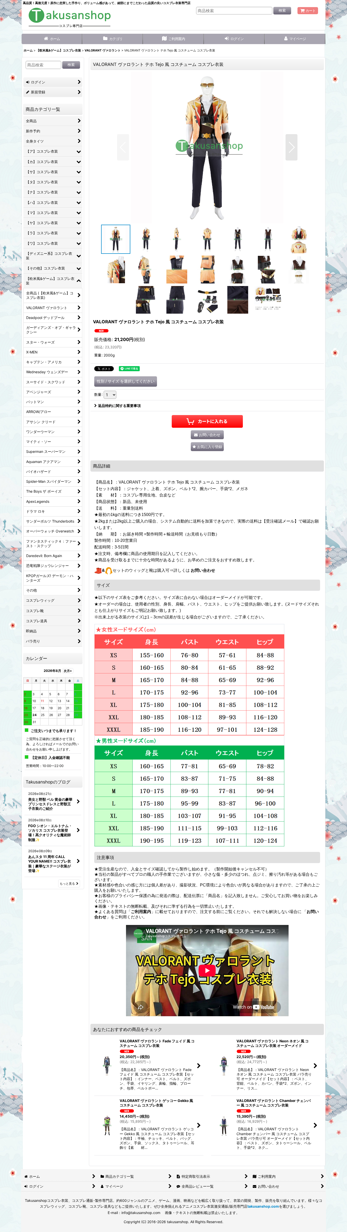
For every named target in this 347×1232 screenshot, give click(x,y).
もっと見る (67, 883)
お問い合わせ (203, 570)
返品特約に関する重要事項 (119, 405)
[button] (123, 147)
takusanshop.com (263, 1206)
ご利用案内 (141, 911)
